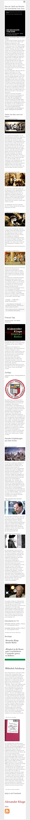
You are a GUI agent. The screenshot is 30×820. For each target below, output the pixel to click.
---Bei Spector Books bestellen (12, 789)
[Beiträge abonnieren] (7, 809)
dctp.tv (8, 299)
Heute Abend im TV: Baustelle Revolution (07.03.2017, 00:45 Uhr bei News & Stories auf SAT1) (14, 305)
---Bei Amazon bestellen (10, 717)
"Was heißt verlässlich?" (11, 446)
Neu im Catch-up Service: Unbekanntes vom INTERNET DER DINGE (14, 310)
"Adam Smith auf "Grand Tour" (13, 533)
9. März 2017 (15, 299)
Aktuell (6, 301)
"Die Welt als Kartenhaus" (11, 583)
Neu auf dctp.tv (12, 301)
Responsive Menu (24, 1)
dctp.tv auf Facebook (13, 793)
